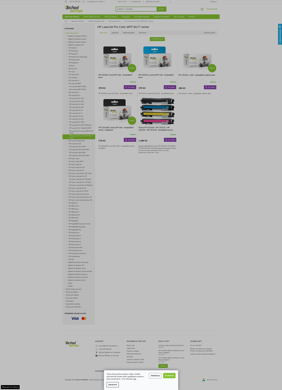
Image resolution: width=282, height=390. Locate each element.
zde (134, 379)
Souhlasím (169, 375)
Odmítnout (155, 376)
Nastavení (112, 385)
